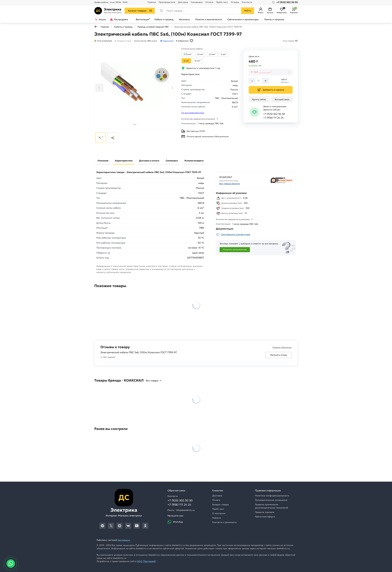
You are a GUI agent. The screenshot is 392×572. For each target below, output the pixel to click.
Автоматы (184, 19)
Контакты (247, 2)
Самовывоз (197, 2)
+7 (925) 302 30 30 (274, 113)
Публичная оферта (265, 516)
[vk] (128, 526)
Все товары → (153, 380)
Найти (247, 10)
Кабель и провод (164, 19)
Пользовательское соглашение (271, 500)
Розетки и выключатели (208, 19)
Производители (167, 2)
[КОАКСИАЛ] (274, 180)
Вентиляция (142, 19)
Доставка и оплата (149, 160)
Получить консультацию (235, 249)
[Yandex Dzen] (120, 526)
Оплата (209, 2)
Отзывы (235, 2)
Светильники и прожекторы (243, 19)
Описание (103, 160)
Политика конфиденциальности (272, 495)
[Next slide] (172, 88)
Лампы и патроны (274, 19)
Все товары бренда (229, 183)
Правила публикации (282, 347)
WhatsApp (178, 522)
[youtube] (137, 526)
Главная (151, 2)
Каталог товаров (137, 10)
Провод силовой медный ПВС (153, 26)
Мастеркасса (123, 540)
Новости (216, 517)
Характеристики (124, 160)
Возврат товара (220, 504)
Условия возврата (194, 160)
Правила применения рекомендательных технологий (271, 506)
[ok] (145, 526)
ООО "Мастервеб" (146, 561)
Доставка (183, 2)
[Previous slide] (99, 88)
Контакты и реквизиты (224, 522)
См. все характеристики (192, 112)
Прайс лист (222, 2)
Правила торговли (264, 512)
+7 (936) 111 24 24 (273, 117)
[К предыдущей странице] (96, 26)
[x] (111, 526)
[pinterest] (102, 526)
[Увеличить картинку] (135, 87)
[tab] (135, 124)
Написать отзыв (278, 355)
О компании (218, 513)
